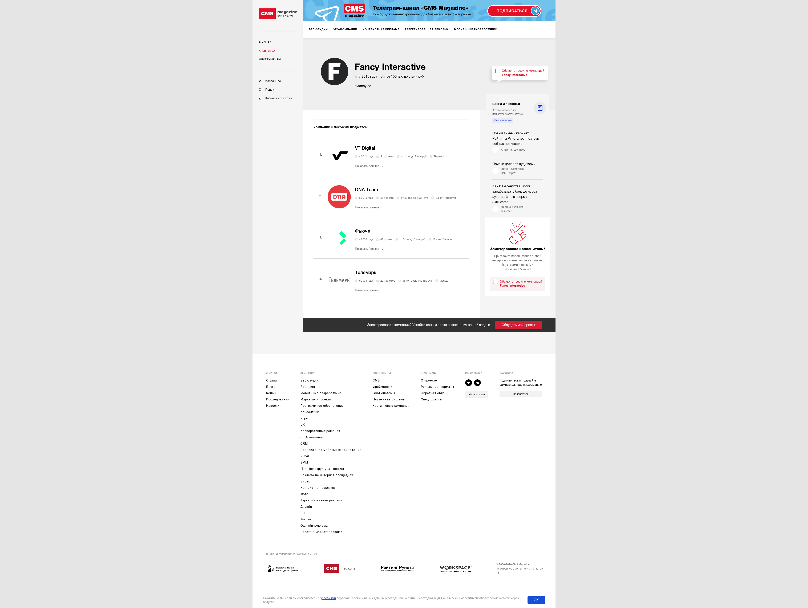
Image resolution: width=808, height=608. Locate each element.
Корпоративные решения (320, 431)
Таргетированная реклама (321, 500)
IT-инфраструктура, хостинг (322, 468)
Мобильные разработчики (320, 393)
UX (302, 424)
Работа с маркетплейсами (321, 532)
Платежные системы (389, 399)
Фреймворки (382, 386)
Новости (272, 405)
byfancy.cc (363, 86)
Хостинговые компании (391, 405)
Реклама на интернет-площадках (326, 475)
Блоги (271, 386)
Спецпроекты (431, 399)
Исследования (277, 399)
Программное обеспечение (322, 405)
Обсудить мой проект (518, 325)
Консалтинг (309, 412)
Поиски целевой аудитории (514, 164)
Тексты (306, 519)
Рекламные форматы (437, 386)
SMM (304, 462)
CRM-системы (384, 393)
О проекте (429, 380)
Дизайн (306, 506)
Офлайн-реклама (314, 525)
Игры (304, 418)
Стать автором (503, 120)
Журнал (265, 42)
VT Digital (365, 148)
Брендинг (308, 386)
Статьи (271, 380)
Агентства (267, 50)
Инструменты (270, 59)
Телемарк (365, 272)
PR (302, 513)
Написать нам (477, 394)
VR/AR (305, 456)
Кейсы (271, 393)
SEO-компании (312, 437)
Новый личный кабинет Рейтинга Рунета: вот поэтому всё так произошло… (516, 138)
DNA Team (366, 189)
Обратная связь (433, 393)
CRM (304, 443)
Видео (305, 481)
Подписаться (520, 394)
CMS (376, 380)
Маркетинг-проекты (316, 399)
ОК (536, 600)
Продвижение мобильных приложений (330, 450)
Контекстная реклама (317, 487)
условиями (328, 598)
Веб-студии (309, 380)
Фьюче (362, 231)
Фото (304, 494)
